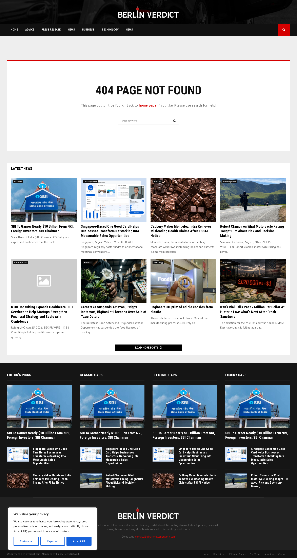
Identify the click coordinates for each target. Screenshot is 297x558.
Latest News (21, 168)
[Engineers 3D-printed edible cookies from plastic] (183, 281)
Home (14, 29)
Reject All (52, 541)
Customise (26, 541)
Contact (282, 554)
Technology (110, 29)
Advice (29, 29)
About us (269, 554)
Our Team (255, 554)
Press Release (51, 29)
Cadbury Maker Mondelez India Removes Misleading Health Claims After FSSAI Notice (181, 231)
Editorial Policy (237, 554)
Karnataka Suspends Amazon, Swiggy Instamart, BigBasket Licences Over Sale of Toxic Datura (113, 312)
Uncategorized (90, 181)
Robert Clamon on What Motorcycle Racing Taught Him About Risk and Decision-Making (252, 231)
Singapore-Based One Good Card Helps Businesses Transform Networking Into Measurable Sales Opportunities (110, 231)
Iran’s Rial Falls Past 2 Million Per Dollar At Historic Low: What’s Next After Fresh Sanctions (252, 312)
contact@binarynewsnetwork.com (155, 536)
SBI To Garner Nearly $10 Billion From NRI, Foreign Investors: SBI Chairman (38, 435)
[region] (52, 528)
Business (88, 29)
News (71, 29)
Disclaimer (219, 554)
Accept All (79, 541)
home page (148, 105)
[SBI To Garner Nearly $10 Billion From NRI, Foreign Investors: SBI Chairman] (44, 200)
